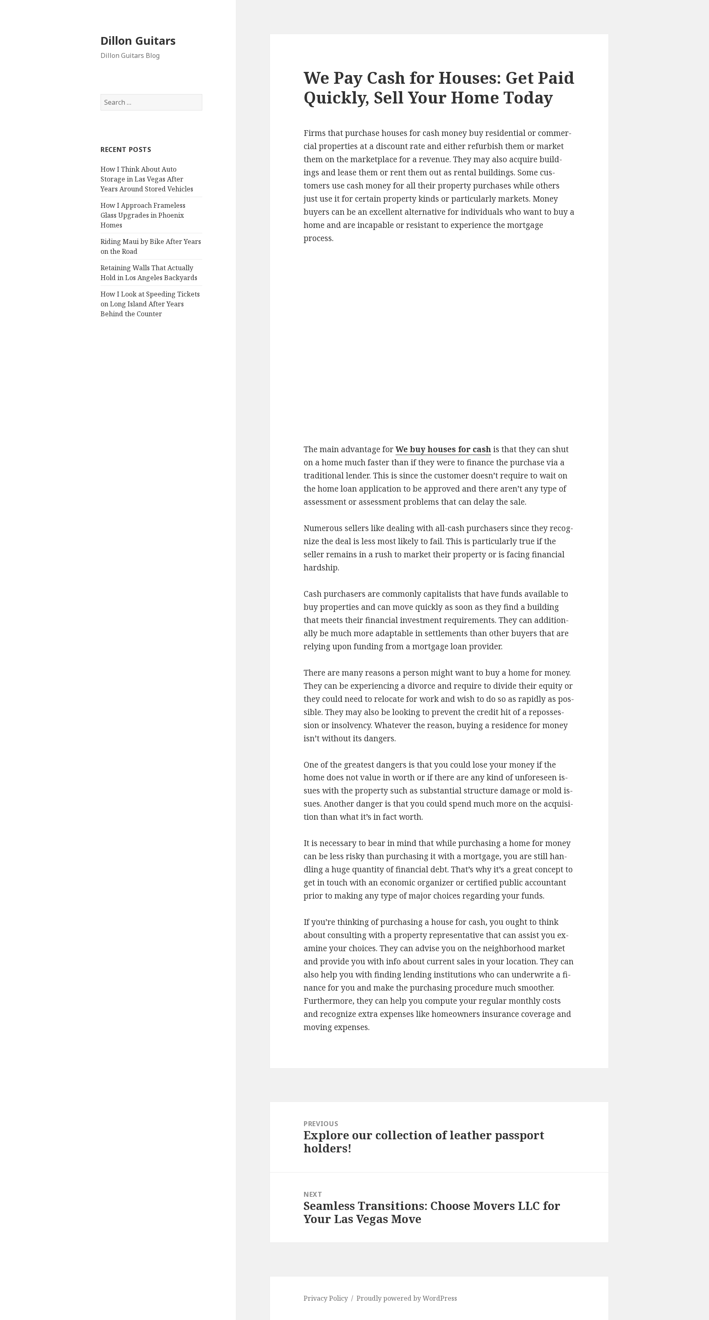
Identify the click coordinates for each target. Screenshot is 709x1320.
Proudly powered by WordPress (407, 1298)
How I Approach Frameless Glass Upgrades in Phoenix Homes (143, 215)
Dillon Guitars (138, 40)
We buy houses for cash (443, 449)
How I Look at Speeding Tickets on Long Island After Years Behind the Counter (150, 304)
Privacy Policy (326, 1298)
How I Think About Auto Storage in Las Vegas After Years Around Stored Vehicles (147, 179)
